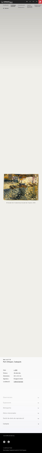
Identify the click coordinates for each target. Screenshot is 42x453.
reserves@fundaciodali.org (8, 435)
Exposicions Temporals (38, 6)
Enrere (6, 8)
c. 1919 (15, 370)
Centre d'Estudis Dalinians (29, 6)
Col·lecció (5, 5)
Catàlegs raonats (13, 6)
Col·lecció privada (18, 381)
